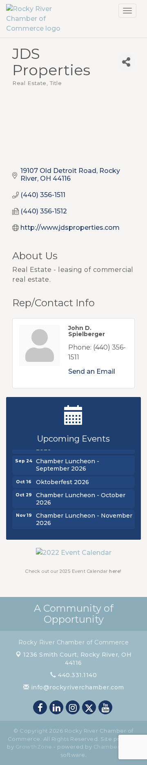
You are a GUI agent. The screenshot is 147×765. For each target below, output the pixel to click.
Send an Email (91, 371)
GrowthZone (34, 746)
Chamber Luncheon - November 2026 (84, 518)
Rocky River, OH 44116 (77, 658)
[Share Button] (126, 62)
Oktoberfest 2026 (62, 481)
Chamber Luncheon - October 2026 (80, 498)
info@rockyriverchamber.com (76, 687)
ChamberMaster (117, 746)
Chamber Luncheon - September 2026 (67, 464)
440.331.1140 (76, 675)
